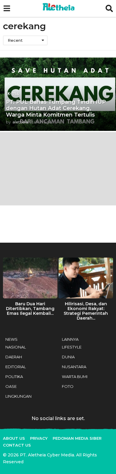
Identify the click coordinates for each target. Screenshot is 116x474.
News (11, 339)
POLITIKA (14, 376)
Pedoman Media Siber (77, 438)
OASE (11, 386)
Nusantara (74, 366)
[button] (6, 9)
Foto (67, 386)
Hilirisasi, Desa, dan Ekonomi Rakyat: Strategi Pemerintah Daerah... (86, 311)
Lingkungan (18, 396)
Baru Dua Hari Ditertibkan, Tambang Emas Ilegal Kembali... (30, 308)
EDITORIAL (15, 366)
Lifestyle (71, 347)
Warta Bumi (74, 376)
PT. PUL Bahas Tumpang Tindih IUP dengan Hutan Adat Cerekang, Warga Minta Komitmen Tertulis (56, 108)
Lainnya (70, 339)
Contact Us (17, 445)
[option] (30, 288)
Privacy (39, 438)
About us (14, 438)
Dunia (68, 356)
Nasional (15, 347)
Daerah (13, 356)
